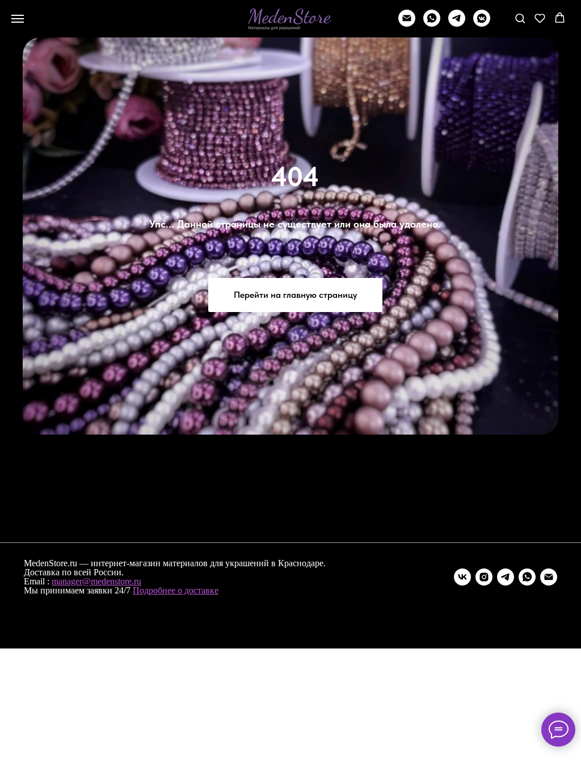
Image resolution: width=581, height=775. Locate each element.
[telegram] (456, 23)
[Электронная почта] (548, 577)
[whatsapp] (431, 23)
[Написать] (406, 23)
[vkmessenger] (481, 23)
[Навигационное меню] (17, 19)
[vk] (462, 577)
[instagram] (483, 577)
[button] (520, 17)
